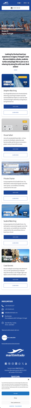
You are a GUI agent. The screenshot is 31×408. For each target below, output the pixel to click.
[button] (28, 379)
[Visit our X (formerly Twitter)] (23, 364)
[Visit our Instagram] (13, 364)
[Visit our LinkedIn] (16, 364)
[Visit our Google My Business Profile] (9, 364)
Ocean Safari (8, 135)
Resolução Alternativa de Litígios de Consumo (11, 343)
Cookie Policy (11, 406)
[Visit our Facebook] (6, 364)
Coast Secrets (8, 265)
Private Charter (9, 178)
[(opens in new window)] (9, 335)
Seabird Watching (10, 221)
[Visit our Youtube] (26, 364)
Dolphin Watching (10, 90)
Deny (15, 398)
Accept (15, 393)
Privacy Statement (18, 406)
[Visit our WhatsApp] (20, 364)
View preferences (15, 402)
